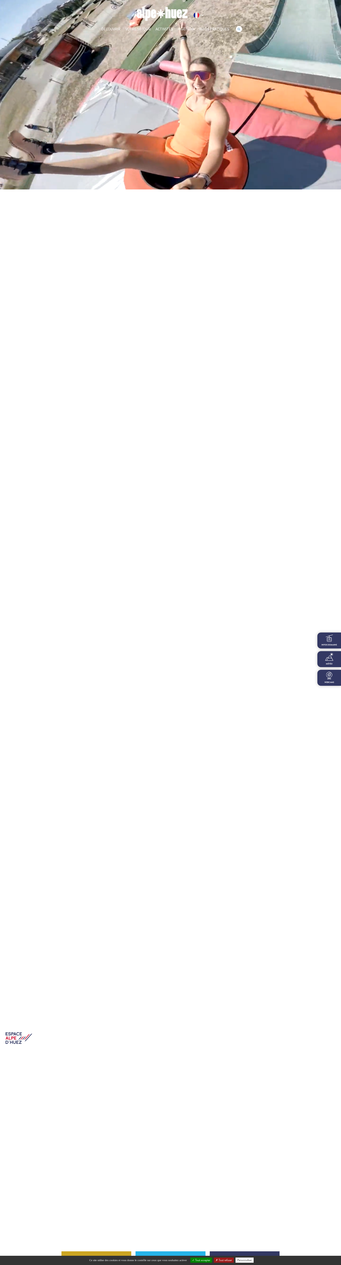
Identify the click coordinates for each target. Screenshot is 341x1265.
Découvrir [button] (110, 28)
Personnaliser (244, 1260)
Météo (329, 664)
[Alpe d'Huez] (162, 14)
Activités (164, 28)
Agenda (186, 29)
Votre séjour (138, 28)
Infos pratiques (214, 28)
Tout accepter (202, 1260)
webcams (329, 682)
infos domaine (329, 645)
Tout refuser (225, 1260)
